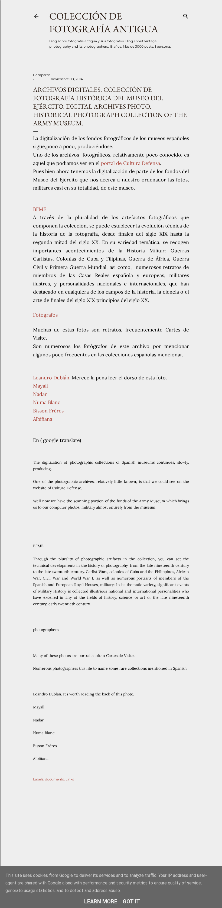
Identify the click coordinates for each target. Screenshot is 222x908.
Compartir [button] (41, 75)
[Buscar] (185, 15)
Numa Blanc (46, 402)
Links (70, 779)
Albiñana (42, 419)
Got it (131, 901)
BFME (39, 209)
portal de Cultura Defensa (130, 163)
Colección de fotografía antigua (103, 22)
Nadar (40, 394)
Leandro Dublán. (51, 378)
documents (54, 779)
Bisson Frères (48, 411)
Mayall (40, 386)
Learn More (100, 901)
